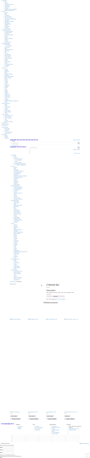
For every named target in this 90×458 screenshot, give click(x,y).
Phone (1, 449)
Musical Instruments (9, 38)
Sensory (6, 41)
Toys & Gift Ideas (8, 118)
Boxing (6, 78)
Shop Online (7, 128)
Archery (6, 69)
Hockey (6, 87)
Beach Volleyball (8, 77)
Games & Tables (5, 124)
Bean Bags (7, 50)
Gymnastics (7, 85)
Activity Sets (7, 47)
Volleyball (7, 99)
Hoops (6, 59)
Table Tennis (7, 97)
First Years (7, 33)
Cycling (6, 81)
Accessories (4, 0)
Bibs (6, 1)
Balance (6, 12)
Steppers (6, 25)
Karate (6, 89)
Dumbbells (7, 15)
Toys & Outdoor (5, 114)
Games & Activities (8, 58)
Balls (6, 14)
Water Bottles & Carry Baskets (11, 9)
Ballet (6, 72)
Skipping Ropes (8, 23)
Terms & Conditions (8, 132)
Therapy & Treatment (18, 199)
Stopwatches (7, 5)
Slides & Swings (8, 116)
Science (6, 39)
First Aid (6, 3)
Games (6, 36)
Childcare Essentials (9, 31)
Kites (6, 119)
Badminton (7, 71)
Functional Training (8, 17)
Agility (6, 48)
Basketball (7, 75)
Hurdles (6, 60)
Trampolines (7, 26)
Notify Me (56, 296)
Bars (57, 299)
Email (1, 452)
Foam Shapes (7, 56)
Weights (6, 27)
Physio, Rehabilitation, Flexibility (20, 175)
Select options (32, 416)
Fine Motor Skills (8, 32)
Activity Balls (7, 44)
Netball (6, 91)
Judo (6, 88)
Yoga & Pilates (7, 28)
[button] (42, 285)
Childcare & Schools (6, 30)
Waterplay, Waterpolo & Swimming (11, 100)
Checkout (7, 138)
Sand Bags (7, 22)
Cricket (6, 80)
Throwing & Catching (9, 64)
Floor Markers (7, 54)
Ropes (6, 63)
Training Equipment (6, 103)
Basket (6, 135)
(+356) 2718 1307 (76, 140)
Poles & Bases (7, 61)
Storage (6, 8)
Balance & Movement (9, 49)
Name (1, 447)
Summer (6, 120)
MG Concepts (5, 127)
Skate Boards (7, 94)
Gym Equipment (17, 173)
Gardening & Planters (9, 34)
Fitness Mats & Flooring (18, 171)
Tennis (6, 98)
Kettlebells (7, 20)
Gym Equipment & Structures (10, 19)
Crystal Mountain (86, 443)
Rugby (6, 93)
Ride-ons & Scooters (9, 121)
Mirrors (6, 37)
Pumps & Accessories (9, 4)
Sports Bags (7, 6)
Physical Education (6, 43)
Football (6, 82)
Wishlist (6, 136)
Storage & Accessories (9, 21)
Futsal (6, 83)
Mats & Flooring (8, 16)
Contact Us (7, 129)
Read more (67, 416)
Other (6, 102)
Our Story (7, 130)
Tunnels (6, 66)
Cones (6, 53)
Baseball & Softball (8, 74)
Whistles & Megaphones (9, 10)
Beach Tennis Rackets (9, 76)
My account (4, 134)
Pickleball (7, 92)
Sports (3, 67)
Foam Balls (9, 45)
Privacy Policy (7, 133)
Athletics (6, 70)
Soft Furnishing (8, 42)
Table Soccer (7, 96)
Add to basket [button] (14, 416)
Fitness (3, 11)
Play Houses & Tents (9, 115)
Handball (6, 86)
